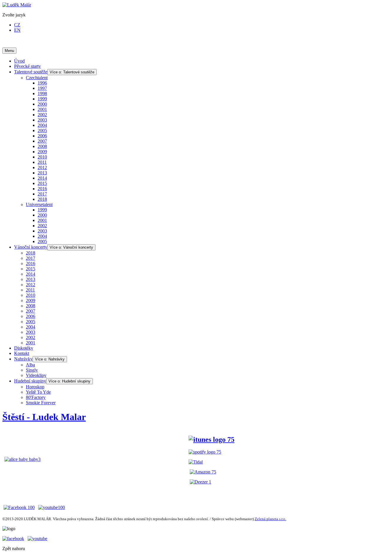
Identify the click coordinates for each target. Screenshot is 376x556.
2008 (42, 146)
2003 (42, 119)
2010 (42, 156)
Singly (32, 370)
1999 (42, 98)
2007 (42, 141)
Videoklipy (36, 375)
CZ (17, 24)
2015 (42, 183)
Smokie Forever (41, 402)
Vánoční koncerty (30, 247)
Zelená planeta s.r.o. (270, 519)
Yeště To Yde (38, 392)
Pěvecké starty (27, 66)
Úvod (19, 60)
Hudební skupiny (30, 380)
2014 (42, 178)
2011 (42, 162)
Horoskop (35, 386)
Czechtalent (37, 77)
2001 (42, 109)
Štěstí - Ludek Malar (44, 417)
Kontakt (21, 353)
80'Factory (36, 397)
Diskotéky (23, 348)
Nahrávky (23, 358)
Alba (30, 364)
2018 (42, 199)
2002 (42, 114)
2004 (42, 125)
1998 (42, 93)
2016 (42, 188)
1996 (42, 82)
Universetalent (39, 204)
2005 (42, 130)
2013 (42, 172)
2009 (42, 151)
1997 (42, 88)
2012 (42, 167)
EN (17, 30)
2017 (42, 193)
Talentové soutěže (30, 71)
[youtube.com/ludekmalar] (37, 538)
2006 (42, 135)
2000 (42, 104)
